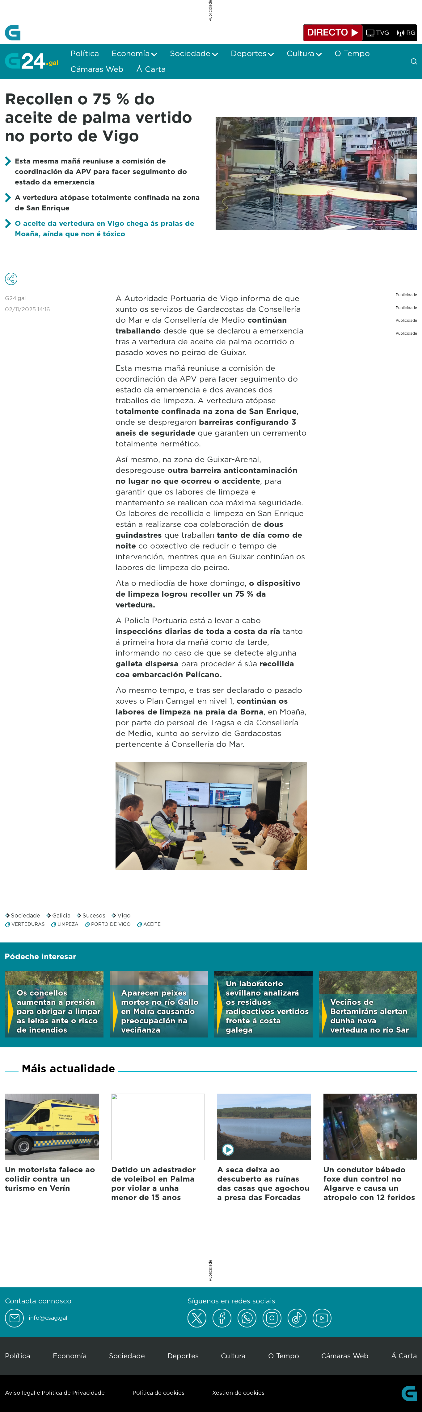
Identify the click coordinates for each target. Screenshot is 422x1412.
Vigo (124, 915)
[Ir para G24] (31, 61)
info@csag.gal (48, 1318)
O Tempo (283, 1355)
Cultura (233, 1355)
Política (17, 1355)
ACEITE (152, 924)
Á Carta (404, 1355)
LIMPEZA (67, 924)
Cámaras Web (345, 1355)
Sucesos (93, 915)
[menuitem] (84, 53)
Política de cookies (158, 1393)
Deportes (183, 1355)
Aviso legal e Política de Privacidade (55, 1393)
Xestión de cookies (238, 1393)
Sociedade (25, 915)
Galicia (61, 915)
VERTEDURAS (28, 924)
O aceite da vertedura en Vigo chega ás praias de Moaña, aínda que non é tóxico (104, 228)
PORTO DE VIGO (111, 924)
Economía (70, 1355)
